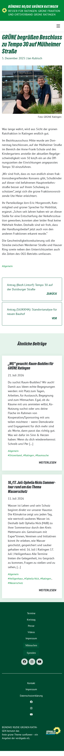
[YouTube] (39, 661)
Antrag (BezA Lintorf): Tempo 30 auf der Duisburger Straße (32, 289)
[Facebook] (24, 661)
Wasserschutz (16, 583)
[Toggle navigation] (58, 26)
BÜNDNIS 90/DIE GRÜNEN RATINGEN (33, 6)
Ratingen (29, 455)
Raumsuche (43, 455)
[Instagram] (32, 661)
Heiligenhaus (16, 578)
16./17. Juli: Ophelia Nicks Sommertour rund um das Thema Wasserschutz (31, 487)
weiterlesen (47, 462)
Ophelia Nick (32, 578)
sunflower (27, 734)
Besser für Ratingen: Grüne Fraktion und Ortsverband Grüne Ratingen (34, 12)
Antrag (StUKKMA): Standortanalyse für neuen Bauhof (32, 314)
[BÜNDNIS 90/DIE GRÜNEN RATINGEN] (4, 10)
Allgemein (7, 266)
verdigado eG (22, 738)
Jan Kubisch (34, 58)
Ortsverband (15, 455)
